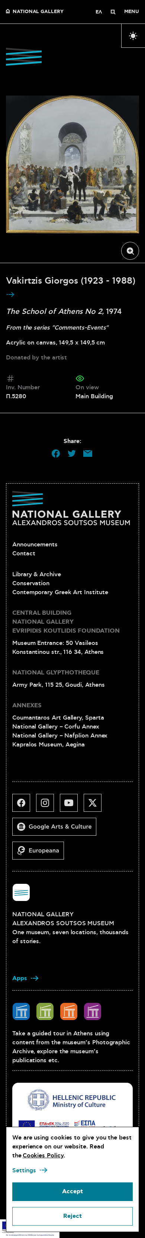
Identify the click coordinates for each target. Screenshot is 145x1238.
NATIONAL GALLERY (38, 12)
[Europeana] (41, 854)
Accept (72, 1191)
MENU (131, 12)
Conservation (30, 583)
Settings (24, 1170)
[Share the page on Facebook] (56, 453)
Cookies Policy (43, 1155)
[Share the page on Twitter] (72, 453)
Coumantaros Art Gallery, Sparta (58, 717)
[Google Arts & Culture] (57, 830)
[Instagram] (48, 806)
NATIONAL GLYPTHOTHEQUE (55, 673)
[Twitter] (95, 806)
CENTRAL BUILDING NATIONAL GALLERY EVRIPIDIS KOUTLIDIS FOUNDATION (66, 622)
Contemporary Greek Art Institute (60, 592)
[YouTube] (72, 806)
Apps (19, 978)
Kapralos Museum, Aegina (48, 744)
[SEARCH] (113, 12)
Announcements (35, 544)
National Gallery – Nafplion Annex (59, 735)
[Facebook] (24, 806)
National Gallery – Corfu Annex (55, 726)
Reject (72, 1216)
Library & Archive (36, 574)
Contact (23, 553)
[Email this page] (88, 453)
